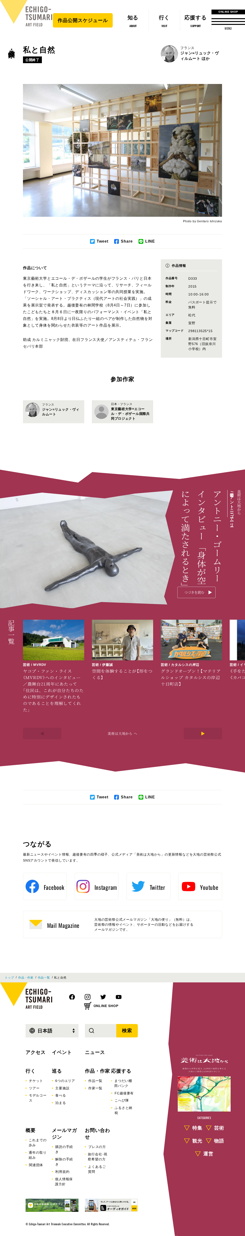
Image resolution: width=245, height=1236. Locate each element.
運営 (208, 1153)
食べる (60, 1095)
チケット (36, 1081)
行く (31, 1071)
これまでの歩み (37, 1142)
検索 (127, 1030)
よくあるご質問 (97, 1169)
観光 (197, 1140)
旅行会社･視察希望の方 (97, 1156)
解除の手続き (64, 1161)
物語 (219, 1140)
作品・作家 (11, 45)
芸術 (219, 1127)
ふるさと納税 (123, 1110)
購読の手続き (64, 1149)
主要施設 (62, 1088)
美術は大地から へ (122, 733)
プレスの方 (97, 1147)
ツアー (34, 1088)
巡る (57, 1071)
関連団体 (36, 1165)
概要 (31, 1130)
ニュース (95, 1052)
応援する (121, 1071)
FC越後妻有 (124, 1093)
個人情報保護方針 (64, 1181)
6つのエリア (65, 1081)
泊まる (60, 1103)
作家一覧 (95, 1088)
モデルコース (38, 1097)
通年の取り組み (37, 1155)
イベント (62, 1052)
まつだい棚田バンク (123, 1083)
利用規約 (62, 1172)
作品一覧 (44, 977)
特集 (197, 1127)
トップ (9, 977)
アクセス (36, 1052)
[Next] (203, 733)
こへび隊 (122, 1100)
